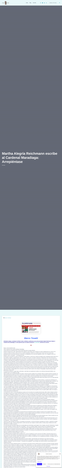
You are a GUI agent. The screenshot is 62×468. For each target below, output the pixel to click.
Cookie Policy (48, 466)
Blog (30, 2)
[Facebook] (40, 2)
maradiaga (9, 317)
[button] (60, 453)
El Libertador (37, 342)
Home (27, 2)
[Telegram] (42, 2)
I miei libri (34, 2)
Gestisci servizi (39, 461)
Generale (3, 165)
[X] (46, 2)
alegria (6, 317)
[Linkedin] (44, 2)
